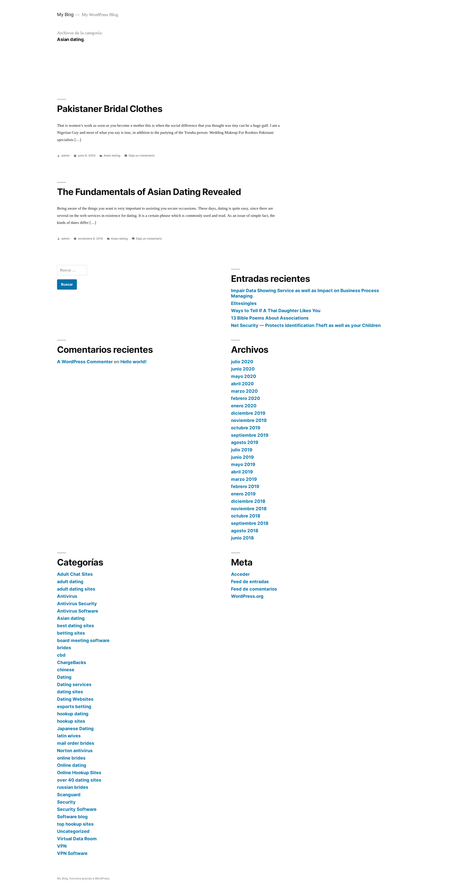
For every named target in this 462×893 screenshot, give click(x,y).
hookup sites (71, 721)
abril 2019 (242, 471)
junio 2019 (242, 457)
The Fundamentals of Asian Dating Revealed (149, 191)
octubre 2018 (245, 516)
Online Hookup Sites (79, 772)
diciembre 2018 (248, 501)
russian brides (72, 787)
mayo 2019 (243, 464)
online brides (71, 758)
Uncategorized (73, 831)
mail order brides (75, 743)
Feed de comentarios (254, 589)
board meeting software (83, 640)
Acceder (240, 574)
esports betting (74, 706)
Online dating (71, 765)
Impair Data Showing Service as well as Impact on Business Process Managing (305, 293)
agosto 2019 (244, 442)
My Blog (65, 14)
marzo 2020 (244, 391)
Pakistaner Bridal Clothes (109, 108)
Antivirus (67, 596)
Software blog (72, 816)
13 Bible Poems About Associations (270, 318)
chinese (65, 669)
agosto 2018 (244, 530)
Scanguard (68, 794)
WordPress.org (247, 596)
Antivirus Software (77, 611)
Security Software (77, 809)
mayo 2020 (243, 376)
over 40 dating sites (79, 780)
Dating (64, 677)
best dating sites (75, 625)
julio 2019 (241, 449)
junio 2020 (243, 369)
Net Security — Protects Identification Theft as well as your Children (306, 325)
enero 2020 (243, 405)
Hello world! (133, 361)
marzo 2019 (244, 479)
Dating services (74, 684)
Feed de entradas (250, 581)
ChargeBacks (71, 662)
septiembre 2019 (249, 435)
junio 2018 (242, 538)
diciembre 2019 (248, 413)
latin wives (69, 735)
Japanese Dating (75, 728)
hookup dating (72, 713)
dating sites (70, 691)
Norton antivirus (75, 750)
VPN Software (72, 853)
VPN (62, 846)
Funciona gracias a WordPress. (89, 878)
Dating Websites (75, 699)
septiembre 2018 (249, 523)
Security (66, 802)
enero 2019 (243, 494)
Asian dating (112, 155)
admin (65, 155)
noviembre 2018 (249, 508)
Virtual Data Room (77, 838)
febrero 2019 (245, 486)
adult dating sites (76, 589)
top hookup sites (75, 824)
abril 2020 (242, 383)
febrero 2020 (245, 398)
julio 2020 (242, 361)
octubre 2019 (245, 427)
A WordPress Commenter (85, 361)
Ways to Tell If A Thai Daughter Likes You (275, 310)
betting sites (71, 633)
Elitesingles (244, 303)
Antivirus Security (77, 603)
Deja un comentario (141, 155)
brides (64, 647)
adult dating (70, 581)
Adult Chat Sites (75, 574)
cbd (61, 655)
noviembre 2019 (249, 420)
